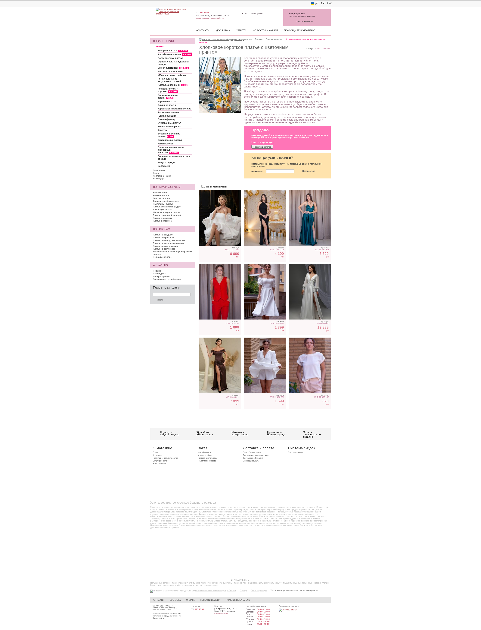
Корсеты (162, 130)
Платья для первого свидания (168, 243)
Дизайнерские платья (170, 140)
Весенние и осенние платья (169, 135)
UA (316, 3)
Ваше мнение (159, 463)
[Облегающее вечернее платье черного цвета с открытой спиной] (265, 218)
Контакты (203, 30)
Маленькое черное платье (166, 212)
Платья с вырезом (162, 218)
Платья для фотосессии (165, 246)
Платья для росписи (163, 237)
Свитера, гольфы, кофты (168, 96)
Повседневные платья (170, 58)
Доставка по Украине (253, 458)
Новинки (157, 271)
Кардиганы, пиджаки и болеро (174, 108)
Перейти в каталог (262, 147)
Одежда (160, 47)
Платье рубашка (167, 116)
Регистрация (257, 13)
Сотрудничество (161, 461)
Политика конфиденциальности (167, 616)
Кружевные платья (168, 112)
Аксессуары (159, 179)
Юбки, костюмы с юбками (172, 75)
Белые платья (160, 192)
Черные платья (161, 195)
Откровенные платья (169, 123)
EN (322, 3)
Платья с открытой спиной (167, 215)
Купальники (159, 170)
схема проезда (202, 18)
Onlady (169, 606)
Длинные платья (167, 105)
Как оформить (204, 452)
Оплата (241, 30)
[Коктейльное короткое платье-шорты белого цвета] (265, 365)
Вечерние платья (172, 50)
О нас (155, 452)
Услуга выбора (205, 455)
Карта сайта (158, 618)
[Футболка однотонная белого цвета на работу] (310, 365)
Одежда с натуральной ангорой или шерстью (171, 150)
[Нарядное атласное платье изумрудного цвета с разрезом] (310, 218)
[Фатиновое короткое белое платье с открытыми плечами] (220, 218)
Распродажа (159, 273)
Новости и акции (265, 30)
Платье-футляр (166, 119)
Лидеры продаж (161, 276)
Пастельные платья (163, 204)
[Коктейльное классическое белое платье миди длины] (265, 292)
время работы (217, 18)
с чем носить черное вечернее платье (200, 585)
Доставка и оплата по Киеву (256, 455)
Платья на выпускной (164, 249)
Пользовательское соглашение (167, 614)
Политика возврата (207, 461)
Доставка (223, 30)
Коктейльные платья (174, 54)
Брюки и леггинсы (173, 68)
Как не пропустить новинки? (272, 157)
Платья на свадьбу (162, 235)
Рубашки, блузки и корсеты (168, 90)
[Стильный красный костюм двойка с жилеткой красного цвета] (220, 292)
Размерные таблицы (207, 458)
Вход (244, 13)
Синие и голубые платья (165, 201)
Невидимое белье (162, 257)
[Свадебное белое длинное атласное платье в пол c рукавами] (310, 292)
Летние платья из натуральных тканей (169, 80)
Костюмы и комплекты (170, 71)
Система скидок (295, 452)
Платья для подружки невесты (169, 240)
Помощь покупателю (299, 30)
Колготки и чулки (162, 176)
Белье (156, 173)
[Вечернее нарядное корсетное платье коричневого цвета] (220, 365)
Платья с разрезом (162, 221)
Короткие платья (167, 101)
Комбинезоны (165, 143)
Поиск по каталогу (166, 287)
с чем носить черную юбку (168, 585)
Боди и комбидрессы (169, 126)
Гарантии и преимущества (165, 458)
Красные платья (161, 198)
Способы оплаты (251, 461)
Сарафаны (164, 166)
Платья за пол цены (173, 85)
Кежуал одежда (166, 162)
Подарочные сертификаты (167, 279)
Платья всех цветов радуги (167, 207)
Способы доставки (252, 452)
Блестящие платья (162, 209)
